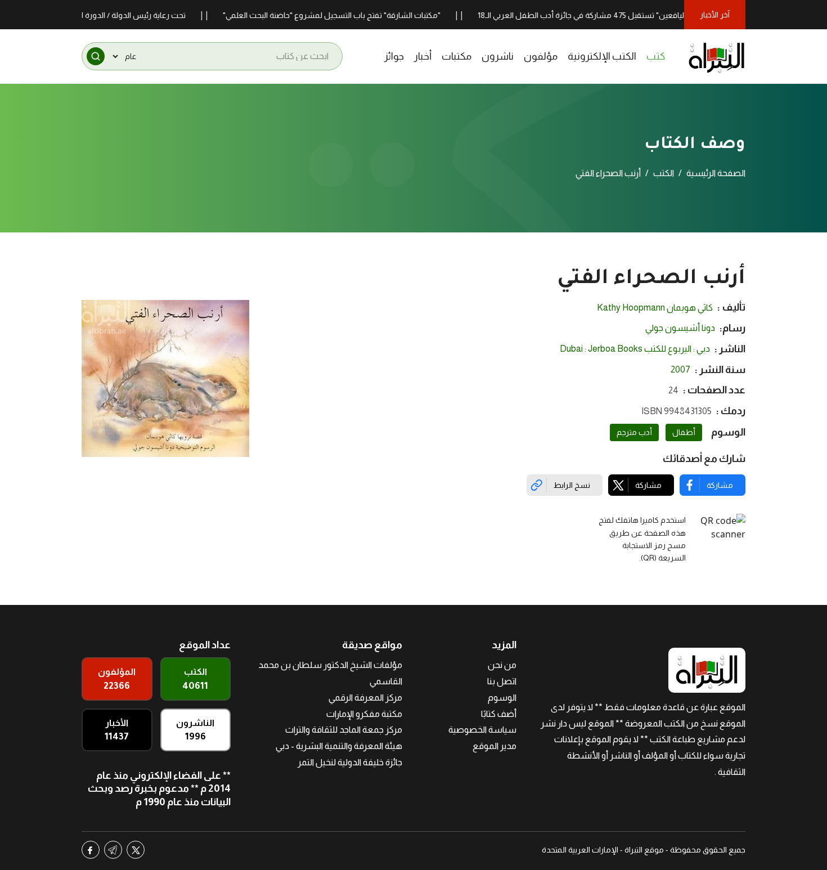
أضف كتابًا (498, 714)
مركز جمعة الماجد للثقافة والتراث (343, 729)
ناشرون (498, 56)
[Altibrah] (716, 56)
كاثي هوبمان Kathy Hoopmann (655, 307)
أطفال (683, 432)
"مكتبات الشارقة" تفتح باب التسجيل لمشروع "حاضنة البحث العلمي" (350, 15)
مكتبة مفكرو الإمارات (364, 714)
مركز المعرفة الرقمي (365, 697)
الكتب (663, 173)
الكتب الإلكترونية (602, 56)
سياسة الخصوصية (482, 729)
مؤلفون (541, 56)
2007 (680, 369)
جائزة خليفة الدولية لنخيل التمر (350, 762)
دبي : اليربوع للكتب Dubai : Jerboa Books (635, 348)
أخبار (423, 56)
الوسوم (502, 697)
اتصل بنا (501, 681)
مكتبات (456, 56)
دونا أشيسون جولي (680, 328)
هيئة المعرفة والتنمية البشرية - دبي (339, 746)
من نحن (502, 665)
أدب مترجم (634, 432)
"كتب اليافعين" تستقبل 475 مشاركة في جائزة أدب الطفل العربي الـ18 (609, 15)
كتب (656, 56)
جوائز (394, 56)
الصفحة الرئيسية (715, 173)
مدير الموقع (494, 746)
